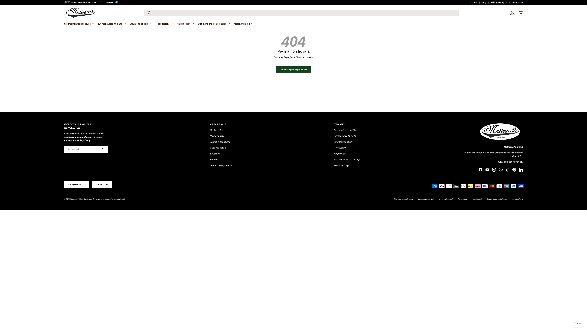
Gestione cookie (218, 147)
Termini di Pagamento (221, 165)
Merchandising (242, 23)
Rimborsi (214, 159)
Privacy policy (217, 136)
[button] (521, 12)
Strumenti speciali (139, 23)
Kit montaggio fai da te (110, 23)
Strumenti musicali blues (77, 23)
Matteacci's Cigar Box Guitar (81, 199)
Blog (484, 2)
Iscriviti (473, 2)
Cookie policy (216, 130)
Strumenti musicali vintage (212, 23)
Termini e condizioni (220, 142)
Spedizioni (215, 153)
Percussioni (163, 23)
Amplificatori (183, 23)
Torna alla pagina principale (293, 69)
